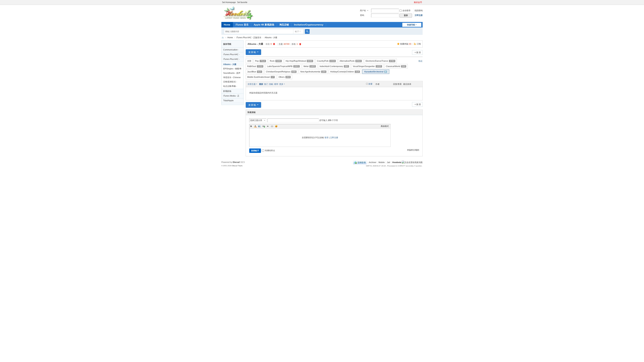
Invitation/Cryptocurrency (308, 24)
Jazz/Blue (254, 72)
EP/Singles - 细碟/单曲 (232, 69)
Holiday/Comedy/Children (344, 72)
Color (255, 126)
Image (259, 126)
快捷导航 (411, 25)
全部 (249, 61)
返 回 (418, 52)
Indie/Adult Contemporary (334, 66)
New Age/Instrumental (313, 72)
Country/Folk (326, 61)
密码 (362, 15)
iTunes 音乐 (242, 24)
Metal (309, 66)
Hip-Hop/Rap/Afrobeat (299, 61)
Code (272, 126)
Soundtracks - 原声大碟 (231, 73)
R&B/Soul (254, 66)
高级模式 (385, 126)
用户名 (363, 10)
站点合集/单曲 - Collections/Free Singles (230, 86)
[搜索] (307, 31)
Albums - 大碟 (271, 37)
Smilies (276, 126)
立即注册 (419, 15)
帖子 (297, 31)
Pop (260, 61)
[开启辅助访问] (412, 2)
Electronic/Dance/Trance (380, 61)
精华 (276, 84)
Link (263, 126)
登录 (327, 137)
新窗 (370, 84)
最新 (261, 84)
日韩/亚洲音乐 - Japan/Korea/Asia (231, 82)
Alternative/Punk (350, 61)
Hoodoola (396, 162)
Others (284, 77)
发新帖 (252, 52)
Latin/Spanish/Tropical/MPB (283, 66)
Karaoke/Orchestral (375, 72)
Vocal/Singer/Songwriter (367, 66)
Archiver (372, 162)
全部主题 (252, 84)
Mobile (382, 162)
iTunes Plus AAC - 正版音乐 (248, 37)
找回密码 (419, 10)
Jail (388, 162)
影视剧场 (227, 91)
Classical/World (395, 66)
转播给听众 (270, 150)
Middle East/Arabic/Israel (260, 77)
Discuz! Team (237, 166)
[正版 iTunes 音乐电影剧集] (238, 13)
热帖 (271, 84)
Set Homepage (229, 2)
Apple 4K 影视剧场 (264, 24)
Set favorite (242, 2)
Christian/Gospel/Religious (281, 72)
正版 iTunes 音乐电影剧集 (222, 37)
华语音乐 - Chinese (232, 77)
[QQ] (360, 162)
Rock (275, 61)
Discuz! (236, 162)
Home (227, 24)
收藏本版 (405, 44)
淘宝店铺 (284, 24)
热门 (266, 84)
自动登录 (406, 10)
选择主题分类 (256, 120)
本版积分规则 (413, 150)
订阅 (419, 44)
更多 (281, 84)
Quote (268, 126)
